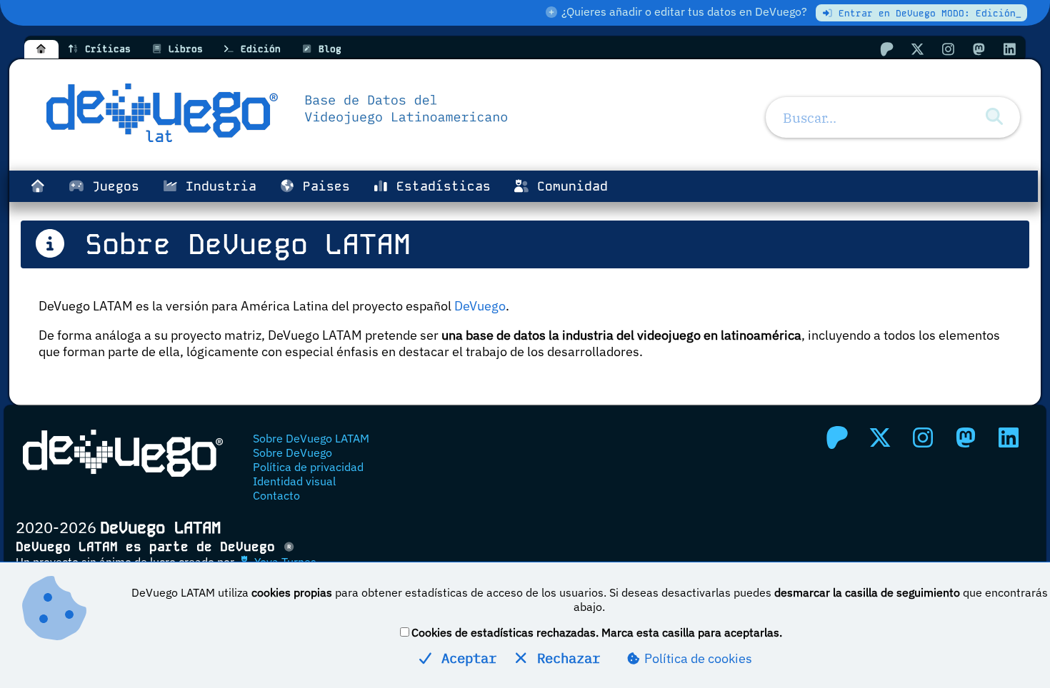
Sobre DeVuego (292, 452)
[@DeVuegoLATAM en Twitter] (917, 49)
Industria (217, 186)
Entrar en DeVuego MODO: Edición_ (927, 13)
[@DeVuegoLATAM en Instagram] (948, 49)
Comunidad (568, 186)
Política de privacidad (308, 467)
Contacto (276, 495)
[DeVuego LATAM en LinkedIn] (1009, 437)
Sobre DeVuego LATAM (311, 438)
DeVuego (480, 306)
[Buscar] (994, 117)
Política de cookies (696, 658)
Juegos (111, 186)
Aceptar (465, 658)
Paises (322, 186)
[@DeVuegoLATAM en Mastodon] (978, 49)
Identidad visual (294, 481)
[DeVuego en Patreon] (886, 49)
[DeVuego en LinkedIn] (1009, 49)
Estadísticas (440, 186)
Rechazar (564, 658)
